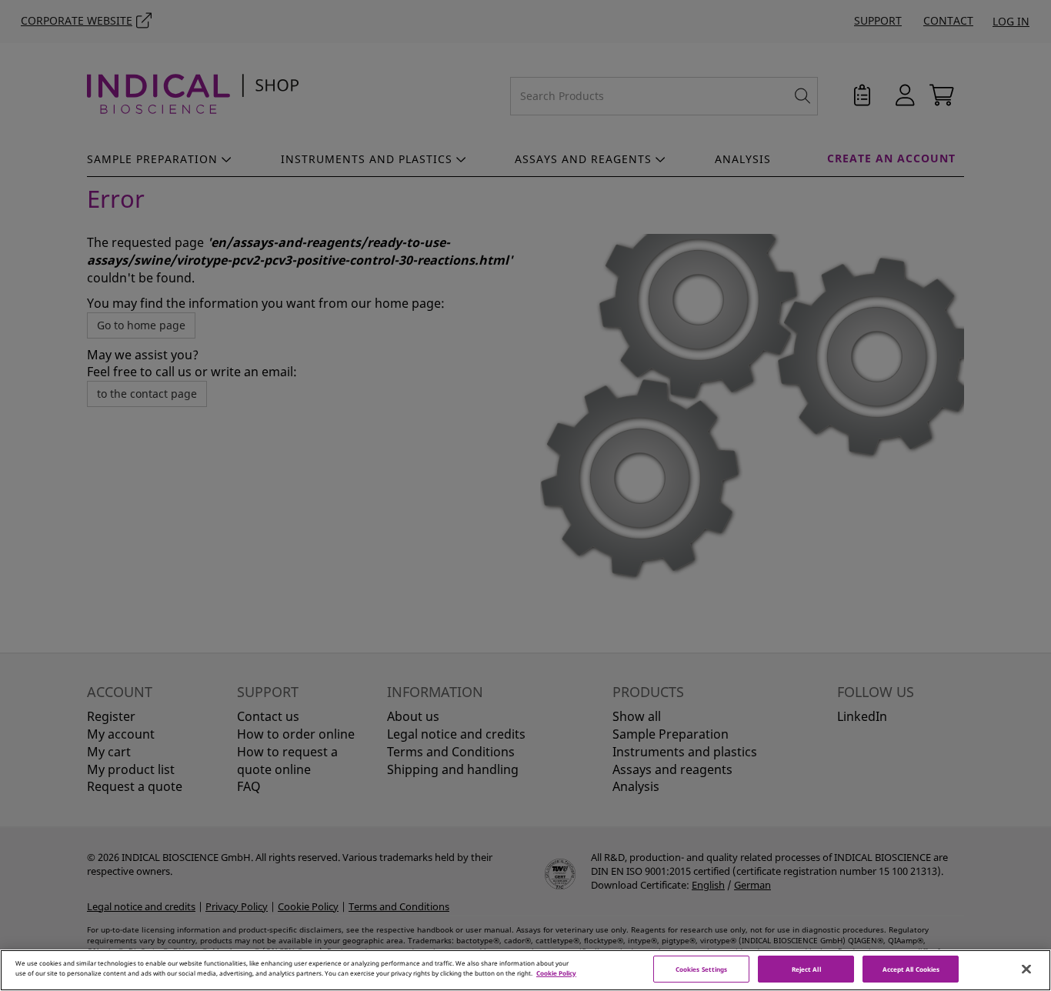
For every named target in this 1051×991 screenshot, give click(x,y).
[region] (525, 970)
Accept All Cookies (911, 969)
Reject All (806, 969)
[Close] (1026, 969)
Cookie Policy (556, 973)
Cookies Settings (701, 969)
